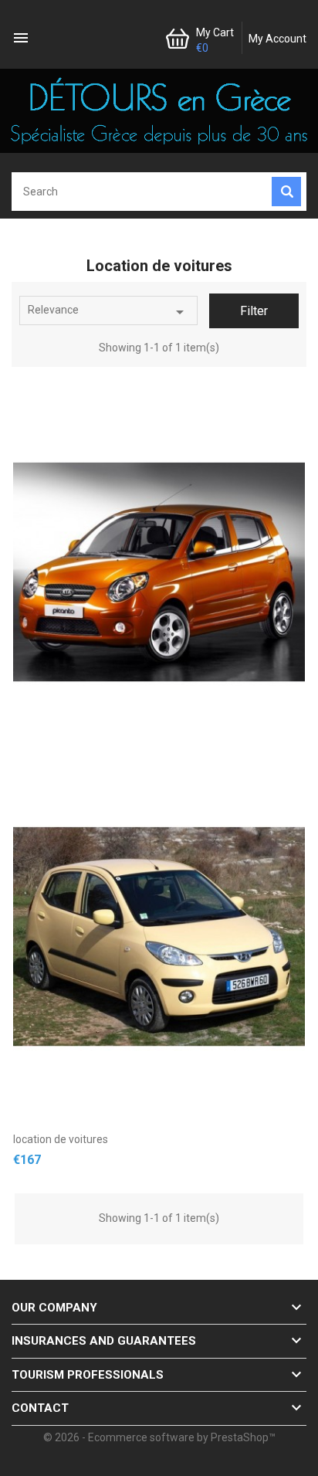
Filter (254, 311)
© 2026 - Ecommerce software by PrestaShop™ (159, 1437)
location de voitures (60, 1139)
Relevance (108, 312)
